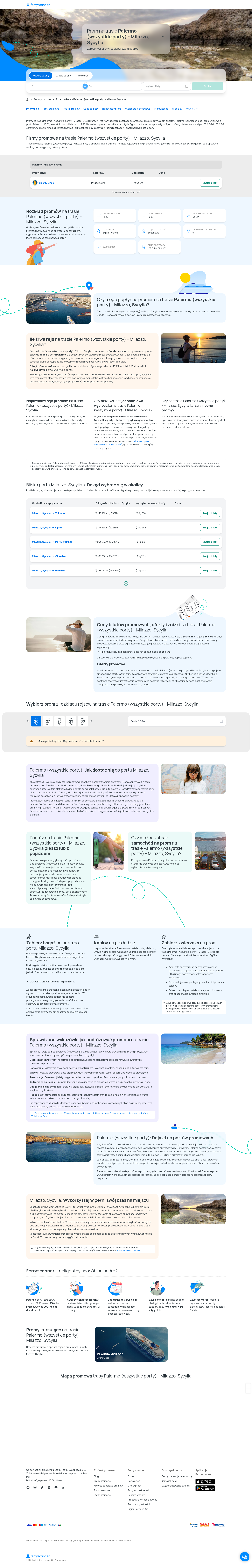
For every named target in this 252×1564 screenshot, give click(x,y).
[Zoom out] (248, 1390)
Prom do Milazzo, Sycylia (128, 1250)
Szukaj (207, 86)
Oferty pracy (134, 1485)
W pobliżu (177, 108)
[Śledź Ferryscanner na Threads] (63, 1487)
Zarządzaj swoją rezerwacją (177, 1476)
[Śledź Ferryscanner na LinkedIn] (49, 1487)
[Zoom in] (248, 1385)
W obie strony (63, 75)
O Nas (131, 1476)
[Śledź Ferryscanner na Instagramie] (35, 1487)
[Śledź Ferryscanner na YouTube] (56, 1487)
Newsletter (134, 1481)
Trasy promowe (42, 99)
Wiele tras (83, 75)
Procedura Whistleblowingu (142, 1499)
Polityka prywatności (139, 1504)
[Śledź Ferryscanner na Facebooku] (28, 1487)
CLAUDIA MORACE (110, 1354)
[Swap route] (85, 86)
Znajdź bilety (210, 182)
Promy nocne (161, 108)
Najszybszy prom (111, 108)
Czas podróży (90, 108)
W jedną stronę (41, 75)
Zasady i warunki (136, 1495)
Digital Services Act (138, 1509)
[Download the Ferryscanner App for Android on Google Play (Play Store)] (205, 1488)
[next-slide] (91, 721)
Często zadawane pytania (176, 1485)
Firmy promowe (51, 108)
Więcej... (190, 108)
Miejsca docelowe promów (108, 1485)
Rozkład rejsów (71, 108)
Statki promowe (102, 1495)
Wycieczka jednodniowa (137, 108)
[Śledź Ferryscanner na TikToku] (42, 1487)
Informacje (32, 108)
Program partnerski (138, 1490)
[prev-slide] (28, 721)
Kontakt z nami (169, 1481)
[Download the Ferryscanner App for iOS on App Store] (205, 1481)
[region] (126, 1422)
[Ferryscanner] (38, 4)
